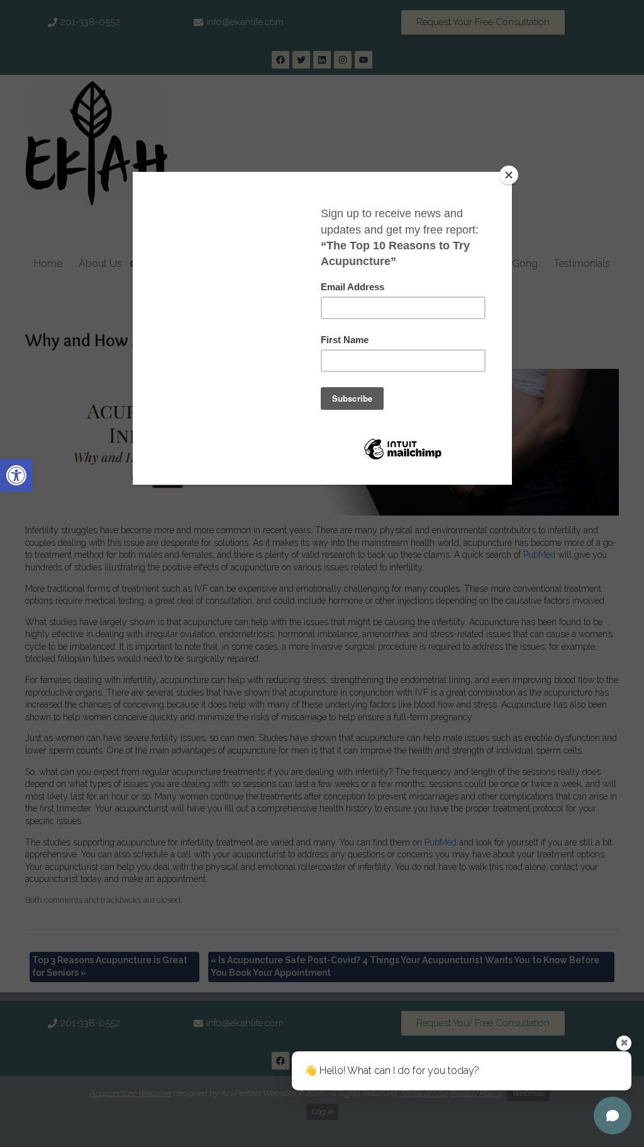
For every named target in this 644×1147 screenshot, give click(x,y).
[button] (16, 475)
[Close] (508, 175)
